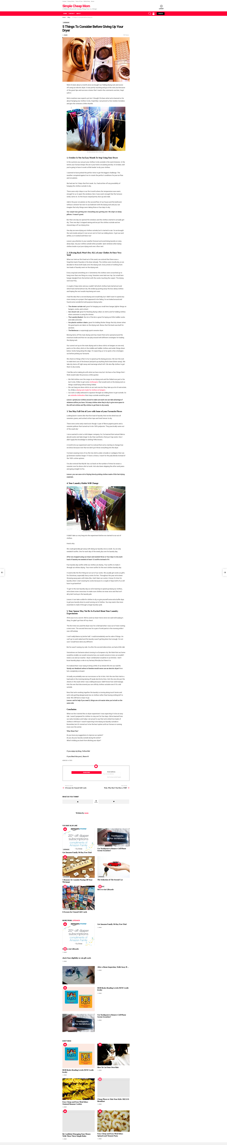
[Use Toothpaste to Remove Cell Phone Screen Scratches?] (113, 837)
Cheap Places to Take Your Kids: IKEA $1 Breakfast (113, 1100)
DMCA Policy (87, 1)
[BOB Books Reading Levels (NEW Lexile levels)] (78, 999)
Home (65, 13)
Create (160, 13)
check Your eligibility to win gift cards (76, 958)
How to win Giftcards (105, 889)
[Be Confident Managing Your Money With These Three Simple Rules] (78, 1121)
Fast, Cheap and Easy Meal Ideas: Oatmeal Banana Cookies (75, 1103)
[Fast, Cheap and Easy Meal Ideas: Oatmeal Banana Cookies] (78, 1089)
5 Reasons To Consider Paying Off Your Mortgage (77, 881)
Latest (161, 8)
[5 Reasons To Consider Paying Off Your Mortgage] (78, 867)
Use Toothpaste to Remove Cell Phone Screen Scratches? (111, 849)
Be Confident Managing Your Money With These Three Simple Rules (76, 1135)
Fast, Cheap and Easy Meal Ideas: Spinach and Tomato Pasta (110, 1135)
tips (70, 760)
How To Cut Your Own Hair (108, 1067)
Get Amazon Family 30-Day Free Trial (77, 852)
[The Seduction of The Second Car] (113, 867)
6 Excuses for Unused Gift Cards (74, 912)
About (92, 1)
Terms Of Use (78, 1)
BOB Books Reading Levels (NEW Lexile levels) (112, 989)
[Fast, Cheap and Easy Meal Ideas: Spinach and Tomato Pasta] (113, 1121)
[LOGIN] (153, 13)
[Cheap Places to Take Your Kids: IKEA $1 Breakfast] (113, 1087)
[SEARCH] (149, 13)
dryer (65, 760)
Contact (64, 1)
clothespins (94, 382)
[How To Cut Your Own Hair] (113, 1054)
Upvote (77, 801)
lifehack (66, 849)
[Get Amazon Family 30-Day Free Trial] (78, 839)
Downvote (114, 801)
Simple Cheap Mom (76, 6)
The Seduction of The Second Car (110, 880)
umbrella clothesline (77, 395)
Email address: (111, 771)
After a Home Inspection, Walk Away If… (113, 967)
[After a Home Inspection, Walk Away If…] (78, 975)
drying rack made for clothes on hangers (91, 390)
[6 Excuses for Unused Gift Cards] (78, 898)
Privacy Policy (70, 1)
